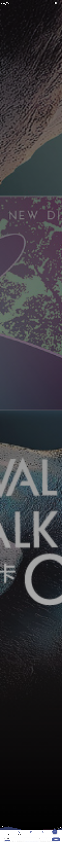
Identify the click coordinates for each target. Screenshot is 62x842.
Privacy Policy (7, 839)
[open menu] (54, 831)
